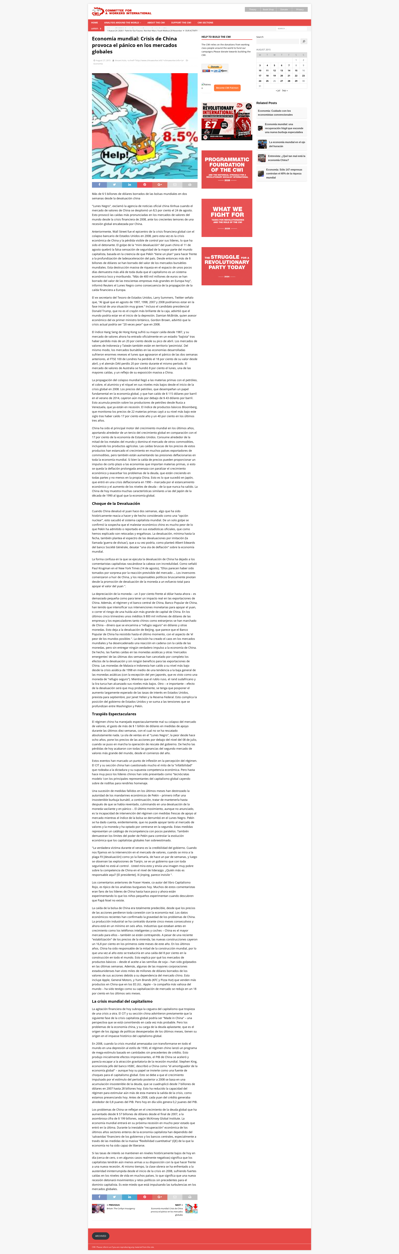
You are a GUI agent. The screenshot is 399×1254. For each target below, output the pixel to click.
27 (281, 80)
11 (267, 70)
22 (296, 75)
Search (260, 36)
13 (281, 70)
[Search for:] (291, 28)
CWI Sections (205, 22)
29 (296, 80)
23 (303, 75)
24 (260, 80)
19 (274, 75)
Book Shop (268, 9)
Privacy (300, 9)
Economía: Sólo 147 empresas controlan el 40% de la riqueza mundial (284, 173)
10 (260, 70)
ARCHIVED (100, 1235)
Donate (284, 9)
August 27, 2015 (103, 60)
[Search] (304, 41)
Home (94, 22)
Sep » (285, 90)
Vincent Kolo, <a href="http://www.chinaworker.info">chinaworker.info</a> (149, 60)
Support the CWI (181, 22)
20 (281, 75)
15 (296, 70)
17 (260, 75)
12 (274, 70)
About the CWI (156, 22)
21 (289, 75)
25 (267, 80)
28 (289, 80)
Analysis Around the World (121, 22)
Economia (98, 63)
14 (289, 70)
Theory (252, 9)
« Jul (278, 90)
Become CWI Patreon (227, 87)
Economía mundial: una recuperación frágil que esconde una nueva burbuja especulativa (284, 128)
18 (267, 75)
